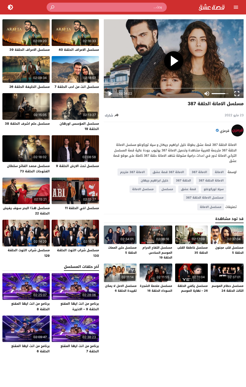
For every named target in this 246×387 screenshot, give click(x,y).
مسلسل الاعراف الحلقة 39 (29, 50)
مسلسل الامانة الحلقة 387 (205, 197)
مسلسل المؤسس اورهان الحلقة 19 (79, 126)
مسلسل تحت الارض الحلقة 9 (77, 166)
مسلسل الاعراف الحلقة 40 (79, 50)
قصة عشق (188, 189)
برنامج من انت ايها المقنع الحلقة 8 (30, 306)
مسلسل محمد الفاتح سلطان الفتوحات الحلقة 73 (28, 168)
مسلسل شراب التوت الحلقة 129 (29, 252)
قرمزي (224, 131)
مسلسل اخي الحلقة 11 (82, 208)
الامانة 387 (199, 172)
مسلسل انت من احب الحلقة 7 (77, 87)
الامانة (219, 172)
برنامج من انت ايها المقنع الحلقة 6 (30, 348)
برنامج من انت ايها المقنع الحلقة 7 (80, 348)
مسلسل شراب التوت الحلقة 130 (78, 252)
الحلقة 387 (183, 180)
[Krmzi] (237, 135)
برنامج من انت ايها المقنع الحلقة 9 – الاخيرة (80, 306)
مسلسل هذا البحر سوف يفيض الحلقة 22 (26, 210)
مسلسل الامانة (143, 189)
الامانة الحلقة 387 (211, 180)
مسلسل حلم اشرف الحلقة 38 (27, 124)
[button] (53, 7)
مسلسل (167, 189)
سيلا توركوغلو (214, 189)
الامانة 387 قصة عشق (168, 172)
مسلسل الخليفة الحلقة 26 (29, 87)
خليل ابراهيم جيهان (154, 180)
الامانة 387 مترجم (132, 172)
